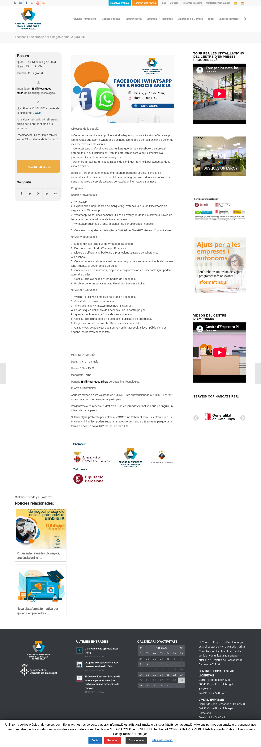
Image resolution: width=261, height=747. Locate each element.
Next (242, 417)
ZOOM (37, 112)
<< (140, 647)
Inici (164, 3)
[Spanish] (242, 3)
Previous (195, 417)
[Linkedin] (20, 3)
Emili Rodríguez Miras (94, 381)
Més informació (162, 740)
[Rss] (43, 3)
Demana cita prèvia (145, 3)
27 (140, 658)
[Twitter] (15, 3)
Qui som (174, 3)
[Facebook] (26, 3)
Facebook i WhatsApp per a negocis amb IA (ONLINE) (51, 37)
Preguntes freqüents (192, 3)
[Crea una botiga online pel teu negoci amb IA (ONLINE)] (3, 373)
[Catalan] (235, 3)
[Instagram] (32, 3)
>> (181, 647)
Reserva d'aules (119, 3)
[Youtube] (38, 3)
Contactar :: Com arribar (218, 3)
